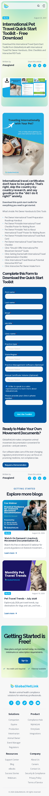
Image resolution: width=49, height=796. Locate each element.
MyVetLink (35, 724)
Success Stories (12, 773)
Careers (35, 764)
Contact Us (35, 768)
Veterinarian (13, 733)
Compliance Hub (35, 719)
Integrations (35, 733)
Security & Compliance (35, 773)
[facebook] (29, 65)
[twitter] (34, 65)
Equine (14, 724)
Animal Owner (14, 738)
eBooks (12, 768)
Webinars (12, 777)
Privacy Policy (35, 777)
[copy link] (44, 65)
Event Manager (14, 742)
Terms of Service (35, 782)
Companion (14, 719)
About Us (35, 759)
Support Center (12, 759)
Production (14, 729)
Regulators (14, 747)
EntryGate (35, 729)
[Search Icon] (38, 6)
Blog (12, 764)
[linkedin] (39, 65)
